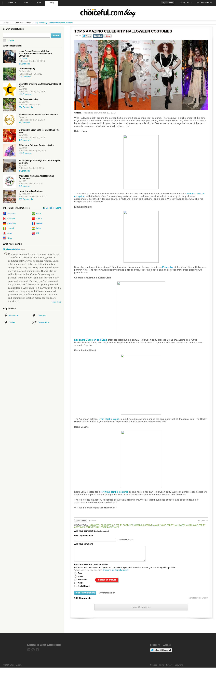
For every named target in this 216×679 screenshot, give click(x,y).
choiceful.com (108, 13)
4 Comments (24, 122)
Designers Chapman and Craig (90, 339)
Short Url (204, 521)
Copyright (179, 665)
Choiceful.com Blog (23, 23)
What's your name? (83, 536)
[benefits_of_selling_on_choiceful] (9, 89)
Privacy (169, 665)
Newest (196, 598)
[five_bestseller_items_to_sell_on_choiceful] (9, 119)
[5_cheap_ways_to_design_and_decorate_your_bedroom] (9, 165)
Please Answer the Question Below (91, 564)
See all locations (53, 208)
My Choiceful (168, 3)
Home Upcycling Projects (31, 191)
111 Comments (25, 94)
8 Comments (24, 186)
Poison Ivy (167, 267)
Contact (153, 665)
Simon (25, 58)
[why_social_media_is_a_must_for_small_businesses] (9, 181)
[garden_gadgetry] (9, 74)
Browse (11, 40)
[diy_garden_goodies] (9, 104)
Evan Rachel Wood (109, 419)
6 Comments (24, 64)
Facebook (13, 315)
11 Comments (25, 76)
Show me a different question (116, 570)
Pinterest (42, 315)
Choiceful (6, 23)
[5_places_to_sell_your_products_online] (9, 150)
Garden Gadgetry (27, 69)
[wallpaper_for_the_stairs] (9, 196)
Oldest (205, 598)
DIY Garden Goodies (28, 99)
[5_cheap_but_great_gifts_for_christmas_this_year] (9, 135)
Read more (56, 302)
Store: (185, 3)
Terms (161, 665)
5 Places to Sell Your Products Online (36, 145)
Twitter (12, 322)
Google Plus (43, 322)
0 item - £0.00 (206, 3)
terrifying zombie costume (114, 491)
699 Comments (26, 199)
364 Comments (26, 107)
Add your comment (83, 544)
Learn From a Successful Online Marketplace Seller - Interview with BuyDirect (35, 53)
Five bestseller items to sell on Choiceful (38, 114)
